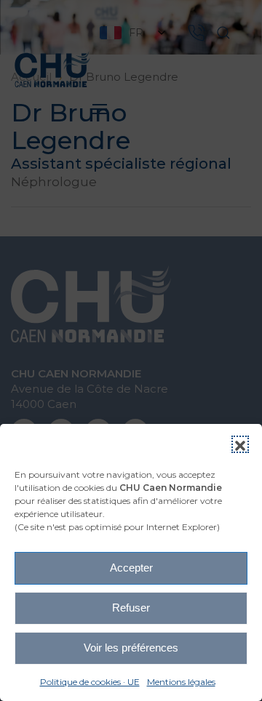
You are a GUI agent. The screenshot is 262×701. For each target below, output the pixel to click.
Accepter (131, 567)
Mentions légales (181, 681)
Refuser (131, 607)
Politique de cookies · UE (90, 681)
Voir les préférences (131, 647)
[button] (240, 444)
